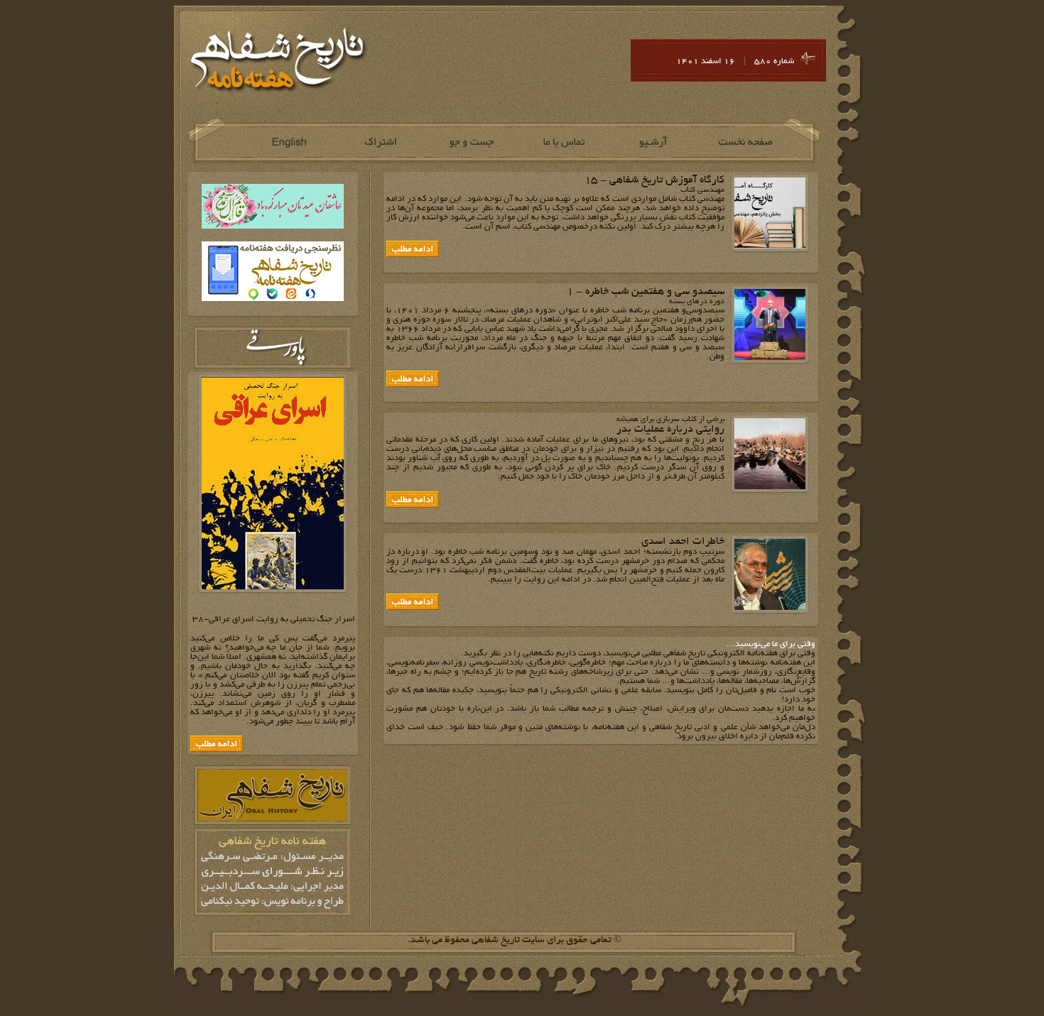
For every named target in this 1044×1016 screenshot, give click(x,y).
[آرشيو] (654, 143)
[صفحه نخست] (746, 143)
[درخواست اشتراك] (379, 143)
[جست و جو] (471, 143)
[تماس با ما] (563, 143)
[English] (288, 143)
